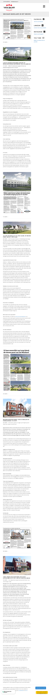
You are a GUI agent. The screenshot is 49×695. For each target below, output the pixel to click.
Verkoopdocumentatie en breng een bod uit (42, 692)
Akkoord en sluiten (40, 688)
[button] (8, 692)
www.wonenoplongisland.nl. (20, 316)
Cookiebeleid (21, 690)
